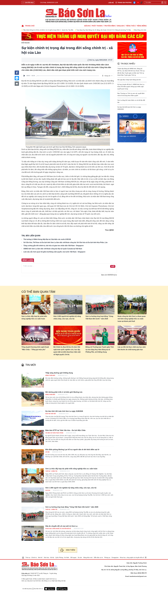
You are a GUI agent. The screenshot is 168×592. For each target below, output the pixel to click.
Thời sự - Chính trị (51, 471)
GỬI (112, 266)
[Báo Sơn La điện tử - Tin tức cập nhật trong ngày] (78, 15)
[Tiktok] (142, 2)
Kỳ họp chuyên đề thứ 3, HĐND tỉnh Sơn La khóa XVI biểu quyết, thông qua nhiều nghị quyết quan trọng (130, 87)
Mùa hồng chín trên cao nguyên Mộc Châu (94, 30)
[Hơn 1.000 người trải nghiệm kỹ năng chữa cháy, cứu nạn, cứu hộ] (67, 304)
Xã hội (47, 452)
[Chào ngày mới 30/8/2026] (132, 126)
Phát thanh (97, 26)
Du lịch (80, 557)
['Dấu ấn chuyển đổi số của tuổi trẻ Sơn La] (32, 533)
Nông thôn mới (50, 375)
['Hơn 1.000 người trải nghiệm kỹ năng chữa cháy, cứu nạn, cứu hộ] (32, 494)
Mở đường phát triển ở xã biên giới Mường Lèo (63, 392)
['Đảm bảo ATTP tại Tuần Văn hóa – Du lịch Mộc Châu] (32, 437)
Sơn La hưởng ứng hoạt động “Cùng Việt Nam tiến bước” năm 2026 (99, 317)
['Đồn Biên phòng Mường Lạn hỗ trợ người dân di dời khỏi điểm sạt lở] (32, 456)
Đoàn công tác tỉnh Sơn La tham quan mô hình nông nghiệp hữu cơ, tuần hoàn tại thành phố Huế (132, 318)
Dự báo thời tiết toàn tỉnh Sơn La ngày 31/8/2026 (64, 411)
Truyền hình (109, 26)
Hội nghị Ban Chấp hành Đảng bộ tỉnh (129, 79)
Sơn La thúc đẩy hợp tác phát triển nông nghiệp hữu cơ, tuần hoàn (34, 317)
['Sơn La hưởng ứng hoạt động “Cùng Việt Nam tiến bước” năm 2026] (32, 514)
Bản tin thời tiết (50, 413)
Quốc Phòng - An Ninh (62, 557)
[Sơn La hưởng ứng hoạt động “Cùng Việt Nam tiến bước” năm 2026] (100, 304)
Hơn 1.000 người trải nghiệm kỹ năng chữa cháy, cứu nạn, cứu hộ (67, 317)
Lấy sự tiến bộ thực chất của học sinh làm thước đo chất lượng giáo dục (132, 348)
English (120, 26)
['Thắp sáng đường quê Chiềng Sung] (32, 380)
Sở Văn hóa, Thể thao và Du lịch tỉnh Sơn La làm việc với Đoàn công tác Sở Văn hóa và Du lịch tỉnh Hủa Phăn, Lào (65, 242)
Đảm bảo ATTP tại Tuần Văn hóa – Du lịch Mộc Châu (65, 430)
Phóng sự (107, 557)
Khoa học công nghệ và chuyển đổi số (58, 528)
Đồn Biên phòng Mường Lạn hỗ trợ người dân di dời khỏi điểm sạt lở (72, 449)
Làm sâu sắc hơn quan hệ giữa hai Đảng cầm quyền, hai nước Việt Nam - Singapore (54, 252)
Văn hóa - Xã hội (49, 557)
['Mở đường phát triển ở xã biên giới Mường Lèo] (32, 399)
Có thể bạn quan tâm (38, 291)
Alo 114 (47, 490)
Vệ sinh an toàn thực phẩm (54, 433)
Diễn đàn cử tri (98, 557)
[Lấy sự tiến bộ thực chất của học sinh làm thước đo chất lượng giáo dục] (132, 335)
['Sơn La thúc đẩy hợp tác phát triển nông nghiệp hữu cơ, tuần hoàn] (32, 475)
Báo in (87, 26)
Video (125, 116)
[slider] (67, 76)
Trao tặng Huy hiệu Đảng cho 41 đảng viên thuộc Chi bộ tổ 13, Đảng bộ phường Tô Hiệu (50, 30)
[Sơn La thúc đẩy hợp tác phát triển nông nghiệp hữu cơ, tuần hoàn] (35, 304)
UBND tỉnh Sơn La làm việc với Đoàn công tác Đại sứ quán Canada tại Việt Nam (52, 249)
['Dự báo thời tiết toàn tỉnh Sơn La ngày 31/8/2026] (32, 418)
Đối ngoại (25, 43)
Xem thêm (70, 550)
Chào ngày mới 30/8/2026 (127, 136)
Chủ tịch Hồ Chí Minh (76, 206)
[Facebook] (134, 2)
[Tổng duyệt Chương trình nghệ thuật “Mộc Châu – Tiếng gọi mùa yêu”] (35, 335)
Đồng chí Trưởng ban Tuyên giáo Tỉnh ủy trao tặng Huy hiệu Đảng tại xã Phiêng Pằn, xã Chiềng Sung (100, 349)
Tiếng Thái (130, 26)
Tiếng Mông (142, 26)
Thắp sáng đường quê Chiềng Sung (59, 373)
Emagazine (115, 557)
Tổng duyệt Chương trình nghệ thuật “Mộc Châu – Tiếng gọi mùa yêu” (35, 348)
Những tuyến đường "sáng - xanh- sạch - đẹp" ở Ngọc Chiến (129, 30)
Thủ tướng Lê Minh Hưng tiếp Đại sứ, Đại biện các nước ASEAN (47, 239)
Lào (43, 81)
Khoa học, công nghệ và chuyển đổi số (132, 557)
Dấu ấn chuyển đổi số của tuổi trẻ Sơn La (61, 526)
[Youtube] (138, 3)
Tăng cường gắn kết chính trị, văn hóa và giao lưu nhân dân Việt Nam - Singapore (53, 245)
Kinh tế (40, 557)
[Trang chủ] (23, 557)
